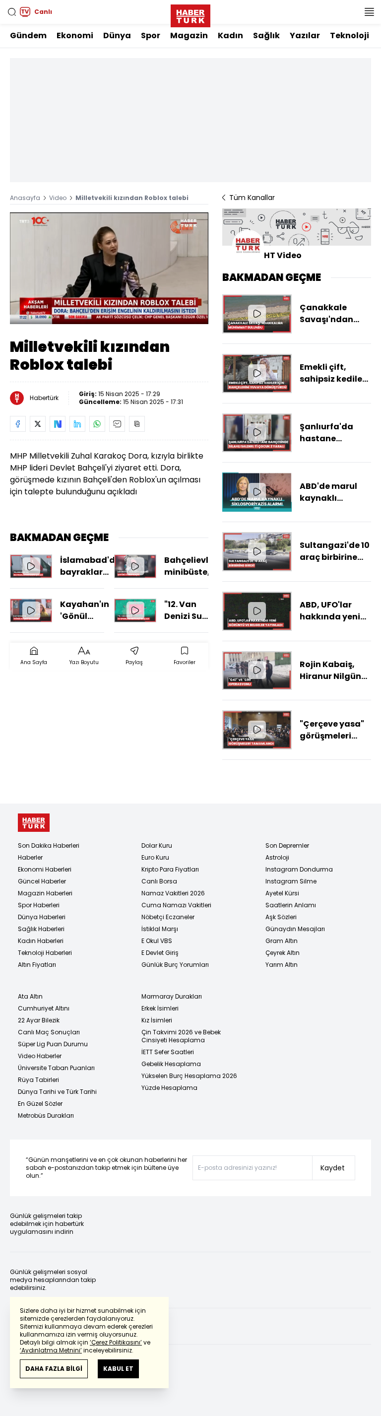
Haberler (30, 857)
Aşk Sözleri (281, 917)
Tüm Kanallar (252, 197)
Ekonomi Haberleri (44, 869)
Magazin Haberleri (45, 893)
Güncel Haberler (42, 881)
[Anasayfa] (34, 822)
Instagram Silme (291, 881)
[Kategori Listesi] (369, 12)
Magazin (189, 35)
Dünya (117, 35)
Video (57, 198)
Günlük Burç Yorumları (175, 964)
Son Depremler (287, 845)
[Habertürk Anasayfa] (190, 14)
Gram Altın (281, 941)
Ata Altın (30, 996)
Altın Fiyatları (37, 964)
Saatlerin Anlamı (290, 905)
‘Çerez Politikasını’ (116, 1342)
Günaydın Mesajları (295, 929)
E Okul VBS (156, 941)
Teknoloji (349, 35)
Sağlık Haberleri (41, 929)
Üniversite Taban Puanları (56, 1068)
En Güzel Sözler (40, 1103)
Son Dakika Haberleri (48, 845)
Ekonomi (75, 35)
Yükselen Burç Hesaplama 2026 (189, 1076)
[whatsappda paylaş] (97, 424)
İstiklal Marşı (159, 929)
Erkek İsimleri (160, 1008)
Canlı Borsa (159, 881)
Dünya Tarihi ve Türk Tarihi (57, 1091)
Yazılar (305, 35)
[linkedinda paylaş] (77, 424)
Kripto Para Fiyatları (170, 869)
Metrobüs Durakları (46, 1115)
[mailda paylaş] (117, 424)
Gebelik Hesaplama (171, 1064)
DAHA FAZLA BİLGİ (53, 1368)
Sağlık (266, 35)
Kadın (230, 35)
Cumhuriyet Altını (43, 1008)
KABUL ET (118, 1368)
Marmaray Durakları (171, 996)
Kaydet (332, 1168)
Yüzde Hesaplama (169, 1087)
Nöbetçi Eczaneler (167, 917)
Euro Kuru (155, 857)
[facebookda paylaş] (18, 424)
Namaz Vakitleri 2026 (173, 893)
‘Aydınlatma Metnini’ (51, 1350)
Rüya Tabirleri (38, 1080)
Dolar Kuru (156, 845)
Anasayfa (25, 198)
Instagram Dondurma (299, 869)
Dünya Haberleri (41, 917)
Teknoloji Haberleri (45, 952)
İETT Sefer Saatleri (167, 1052)
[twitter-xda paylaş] (38, 424)
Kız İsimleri (156, 1020)
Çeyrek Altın (282, 952)
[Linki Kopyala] (137, 424)
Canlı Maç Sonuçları (49, 1032)
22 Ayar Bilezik (39, 1020)
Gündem (28, 35)
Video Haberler (40, 1056)
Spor (150, 35)
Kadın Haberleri (41, 941)
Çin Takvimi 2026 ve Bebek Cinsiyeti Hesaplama (181, 1036)
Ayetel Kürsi (282, 893)
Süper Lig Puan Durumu (53, 1044)
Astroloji (277, 857)
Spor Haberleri (39, 905)
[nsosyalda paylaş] (57, 424)
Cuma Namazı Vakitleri (176, 905)
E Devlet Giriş (160, 952)
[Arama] (12, 12)
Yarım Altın (281, 964)
